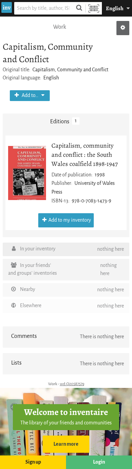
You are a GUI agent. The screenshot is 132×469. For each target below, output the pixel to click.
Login (99, 462)
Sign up (33, 462)
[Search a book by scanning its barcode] (94, 8)
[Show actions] (122, 28)
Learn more (66, 444)
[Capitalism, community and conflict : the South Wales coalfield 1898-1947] (27, 173)
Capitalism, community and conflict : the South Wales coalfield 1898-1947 (84, 154)
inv (6, 7)
